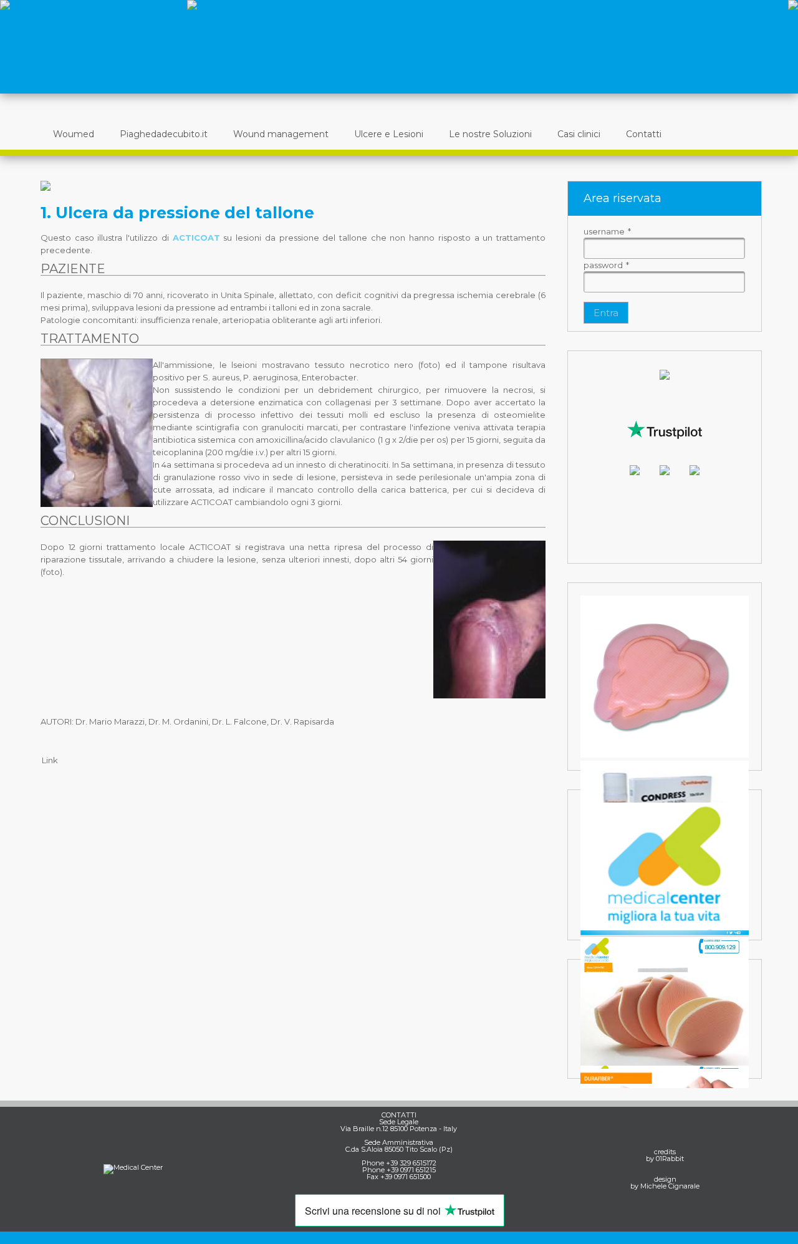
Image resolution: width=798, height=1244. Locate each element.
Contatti (643, 134)
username (607, 231)
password (606, 265)
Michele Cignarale (669, 1186)
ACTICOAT (196, 238)
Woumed (73, 134)
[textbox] (664, 248)
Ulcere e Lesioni (388, 134)
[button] (606, 313)
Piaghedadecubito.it (164, 134)
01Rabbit (670, 1158)
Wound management (281, 134)
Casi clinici (578, 134)
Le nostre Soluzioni (490, 134)
